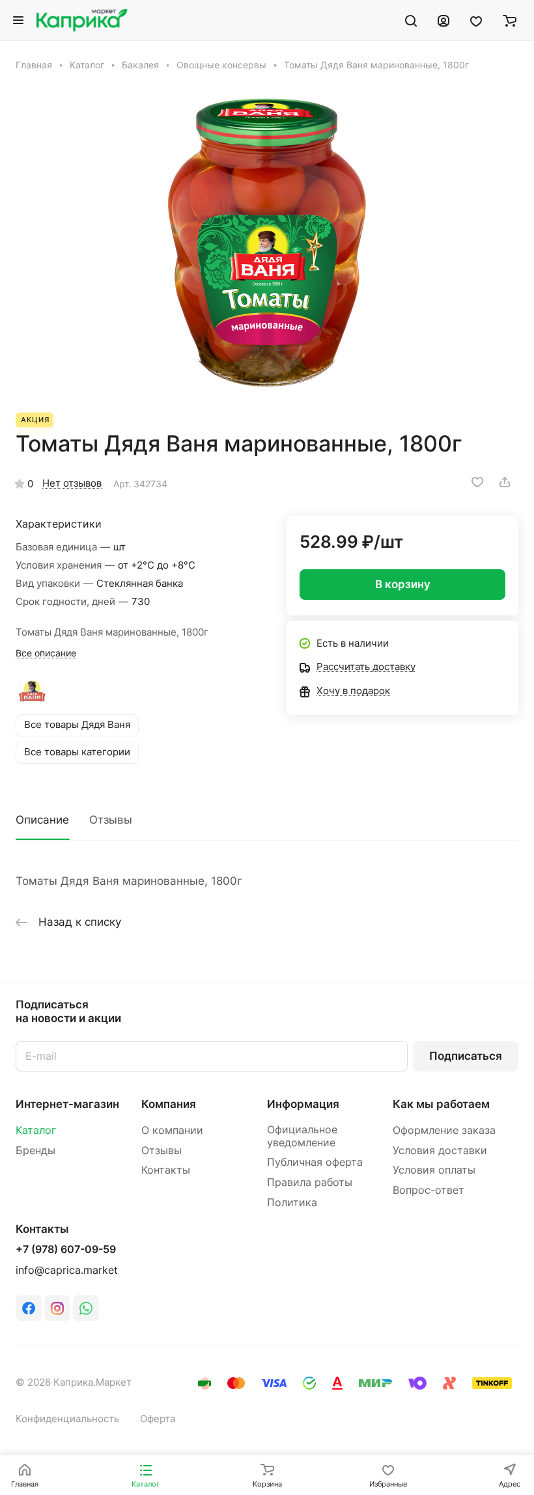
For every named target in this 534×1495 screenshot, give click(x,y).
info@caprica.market (67, 1270)
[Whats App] (86, 1308)
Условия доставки (440, 1150)
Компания (168, 1104)
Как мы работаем (441, 1104)
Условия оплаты (434, 1170)
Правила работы (309, 1182)
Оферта (157, 1419)
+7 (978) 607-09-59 (66, 1250)
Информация (303, 1104)
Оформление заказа (444, 1130)
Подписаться (465, 1055)
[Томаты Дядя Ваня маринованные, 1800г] (267, 242)
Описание (42, 819)
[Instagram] (57, 1308)
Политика (292, 1202)
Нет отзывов (72, 483)
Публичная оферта (315, 1162)
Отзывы (110, 819)
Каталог (36, 1130)
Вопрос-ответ (428, 1190)
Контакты (165, 1170)
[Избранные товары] (476, 20)
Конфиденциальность (67, 1419)
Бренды (35, 1150)
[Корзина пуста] (509, 20)
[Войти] (443, 20)
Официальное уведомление (302, 1136)
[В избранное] (477, 482)
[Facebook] (29, 1308)
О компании (172, 1130)
